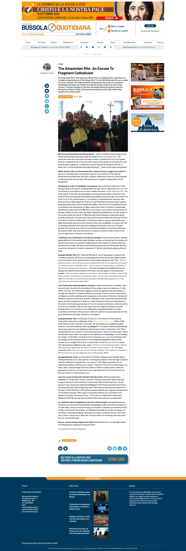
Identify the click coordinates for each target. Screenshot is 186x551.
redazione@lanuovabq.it (30, 507)
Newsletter (150, 31)
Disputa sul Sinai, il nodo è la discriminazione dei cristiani (79, 518)
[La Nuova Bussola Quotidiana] (57, 29)
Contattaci (148, 42)
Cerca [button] (159, 42)
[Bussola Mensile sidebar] (147, 97)
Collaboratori (68, 42)
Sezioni (54, 42)
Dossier (100, 42)
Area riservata (129, 42)
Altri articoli (93, 478)
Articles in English (97, 54)
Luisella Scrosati (47, 73)
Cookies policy (37, 543)
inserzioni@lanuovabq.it (30, 511)
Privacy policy (26, 543)
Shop (113, 42)
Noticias (119, 30)
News (117, 26)
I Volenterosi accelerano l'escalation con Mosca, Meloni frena (79, 506)
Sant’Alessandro (130, 47)
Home (28, 42)
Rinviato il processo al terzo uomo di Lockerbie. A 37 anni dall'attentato (79, 530)
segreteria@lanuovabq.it (30, 509)
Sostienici (84, 42)
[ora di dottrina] (147, 122)
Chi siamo (42, 42)
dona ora (150, 26)
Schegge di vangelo (39, 47)
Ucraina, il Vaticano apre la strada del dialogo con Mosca (79, 494)
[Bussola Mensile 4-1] (147, 72)
